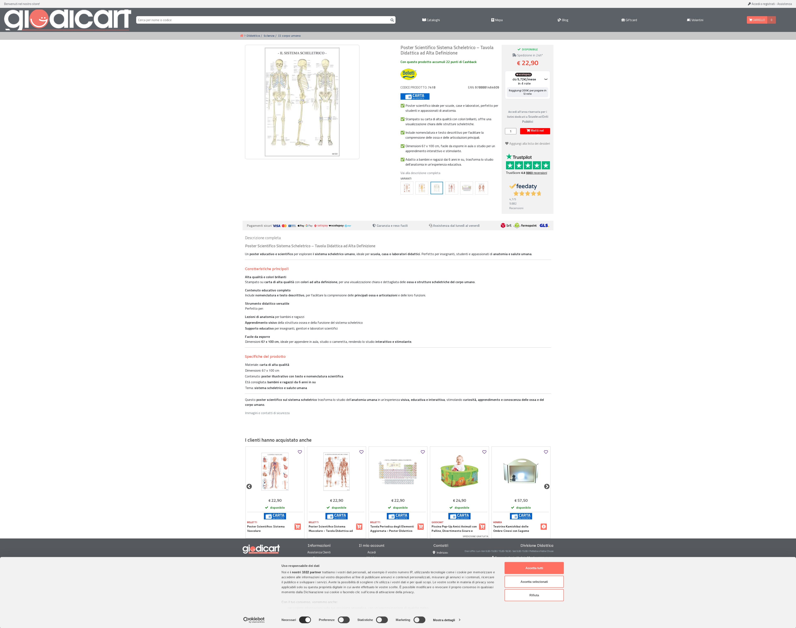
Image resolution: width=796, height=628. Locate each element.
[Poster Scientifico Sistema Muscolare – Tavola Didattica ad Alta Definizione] (481, 188)
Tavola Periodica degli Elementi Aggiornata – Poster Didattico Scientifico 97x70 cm (392, 529)
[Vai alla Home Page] (241, 36)
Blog (564, 19)
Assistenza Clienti (319, 552)
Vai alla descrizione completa (420, 172)
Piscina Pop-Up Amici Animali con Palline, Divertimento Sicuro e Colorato (454, 529)
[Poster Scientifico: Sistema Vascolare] (451, 188)
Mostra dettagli (444, 620)
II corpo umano (289, 36)
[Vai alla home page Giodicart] (67, 20)
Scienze (269, 36)
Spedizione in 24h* (529, 55)
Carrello (758, 20)
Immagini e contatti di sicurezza (267, 412)
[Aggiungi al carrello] (298, 527)
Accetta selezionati (534, 581)
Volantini (697, 19)
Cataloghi (433, 19)
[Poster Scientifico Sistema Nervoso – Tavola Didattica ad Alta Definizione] (422, 188)
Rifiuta (534, 595)
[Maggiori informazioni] (544, 527)
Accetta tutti (534, 568)
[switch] (344, 619)
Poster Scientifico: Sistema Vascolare (266, 528)
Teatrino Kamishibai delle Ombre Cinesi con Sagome (511, 528)
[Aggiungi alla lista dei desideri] (300, 452)
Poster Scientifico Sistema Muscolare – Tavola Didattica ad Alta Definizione (331, 529)
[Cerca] (391, 19)
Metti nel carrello (537, 131)
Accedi (763, 3)
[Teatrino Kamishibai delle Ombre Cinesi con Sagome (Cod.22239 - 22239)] (521, 471)
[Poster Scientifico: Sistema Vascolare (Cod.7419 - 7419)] (275, 471)
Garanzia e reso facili (392, 225)
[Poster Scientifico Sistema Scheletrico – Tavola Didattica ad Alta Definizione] (437, 188)
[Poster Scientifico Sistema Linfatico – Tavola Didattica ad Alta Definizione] (407, 188)
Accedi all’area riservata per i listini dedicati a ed (527, 116)
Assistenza (784, 3)
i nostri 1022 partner (305, 572)
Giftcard (631, 19)
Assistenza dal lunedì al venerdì (456, 225)
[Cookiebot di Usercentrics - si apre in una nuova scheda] (254, 620)
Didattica (253, 36)
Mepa (498, 19)
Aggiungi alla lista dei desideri (529, 143)
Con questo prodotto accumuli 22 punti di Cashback (438, 61)
